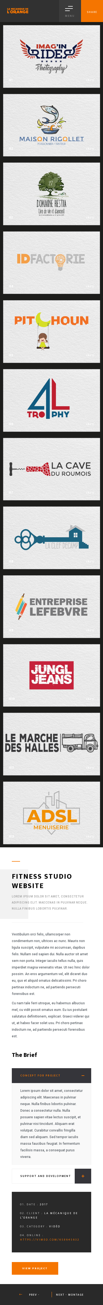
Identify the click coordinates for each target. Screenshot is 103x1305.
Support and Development (45, 1176)
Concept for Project (40, 1075)
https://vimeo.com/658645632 (50, 1240)
